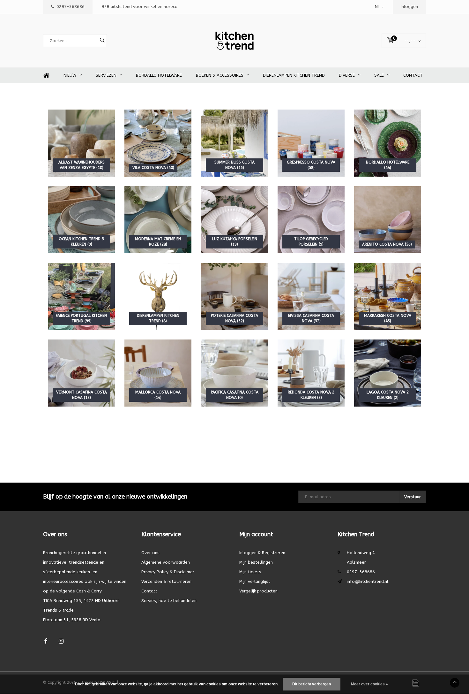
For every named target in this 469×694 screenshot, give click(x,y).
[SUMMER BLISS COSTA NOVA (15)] (234, 143)
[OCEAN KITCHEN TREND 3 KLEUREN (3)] (81, 219)
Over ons (150, 552)
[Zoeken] (102, 40)
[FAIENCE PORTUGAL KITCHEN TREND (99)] (81, 296)
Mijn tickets (250, 571)
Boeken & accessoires (219, 75)
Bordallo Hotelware (159, 75)
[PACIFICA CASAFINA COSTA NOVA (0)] (234, 372)
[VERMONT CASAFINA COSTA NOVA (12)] (81, 372)
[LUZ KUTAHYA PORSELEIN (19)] (234, 219)
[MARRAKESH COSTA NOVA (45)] (387, 296)
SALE (379, 75)
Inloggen (409, 6)
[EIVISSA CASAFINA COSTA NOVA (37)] (311, 296)
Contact (413, 75)
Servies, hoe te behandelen (169, 600)
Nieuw (69, 75)
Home (46, 75)
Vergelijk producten (258, 591)
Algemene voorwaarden (165, 562)
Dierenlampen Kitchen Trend (294, 75)
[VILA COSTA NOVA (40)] (157, 143)
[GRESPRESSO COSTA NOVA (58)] (311, 143)
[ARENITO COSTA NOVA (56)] (387, 219)
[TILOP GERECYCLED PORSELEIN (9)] (311, 219)
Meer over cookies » (369, 684)
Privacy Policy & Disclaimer (167, 571)
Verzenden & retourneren (166, 581)
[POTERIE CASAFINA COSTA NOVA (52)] (234, 296)
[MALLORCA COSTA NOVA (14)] (157, 372)
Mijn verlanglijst (254, 581)
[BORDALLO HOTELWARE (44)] (387, 143)
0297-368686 (70, 6)
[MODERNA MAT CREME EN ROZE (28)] (157, 219)
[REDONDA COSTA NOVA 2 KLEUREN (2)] (311, 372)
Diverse (347, 75)
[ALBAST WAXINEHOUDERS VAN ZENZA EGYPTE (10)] (81, 143)
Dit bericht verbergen (311, 684)
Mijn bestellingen (256, 562)
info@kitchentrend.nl (367, 581)
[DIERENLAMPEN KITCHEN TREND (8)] (157, 296)
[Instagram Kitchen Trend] (61, 641)
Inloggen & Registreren (262, 552)
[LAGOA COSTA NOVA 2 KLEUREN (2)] (387, 372)
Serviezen (106, 75)
